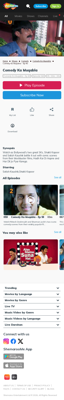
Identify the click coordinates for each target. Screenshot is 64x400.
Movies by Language (18, 294)
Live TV (10, 306)
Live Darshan (14, 324)
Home (5, 61)
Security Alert (36, 389)
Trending (11, 288)
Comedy (25, 61)
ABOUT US (8, 385)
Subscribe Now (32, 95)
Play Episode (35, 85)
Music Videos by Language (22, 318)
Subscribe (40, 6)
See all (57, 177)
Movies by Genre (16, 300)
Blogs (50, 389)
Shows (15, 61)
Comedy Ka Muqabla (42, 61)
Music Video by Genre (19, 312)
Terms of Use (24, 385)
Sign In (55, 6)
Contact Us (18, 389)
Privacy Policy (42, 385)
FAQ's (6, 389)
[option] (31, 205)
